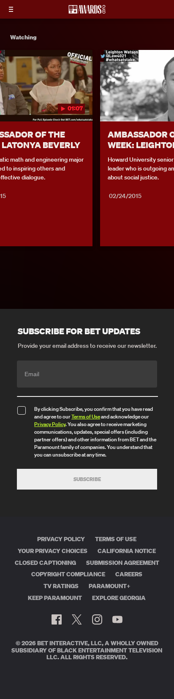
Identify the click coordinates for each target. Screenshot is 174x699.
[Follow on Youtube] (117, 619)
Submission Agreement (122, 563)
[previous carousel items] (11, 103)
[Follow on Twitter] (77, 619)
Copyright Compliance (68, 574)
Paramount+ (109, 586)
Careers (128, 574)
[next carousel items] (163, 103)
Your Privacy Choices (52, 551)
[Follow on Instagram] (97, 619)
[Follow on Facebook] (57, 619)
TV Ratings (61, 586)
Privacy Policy (49, 424)
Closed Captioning (45, 563)
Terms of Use (85, 416)
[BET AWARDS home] (87, 12)
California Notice (127, 551)
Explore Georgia (119, 598)
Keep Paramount (55, 598)
